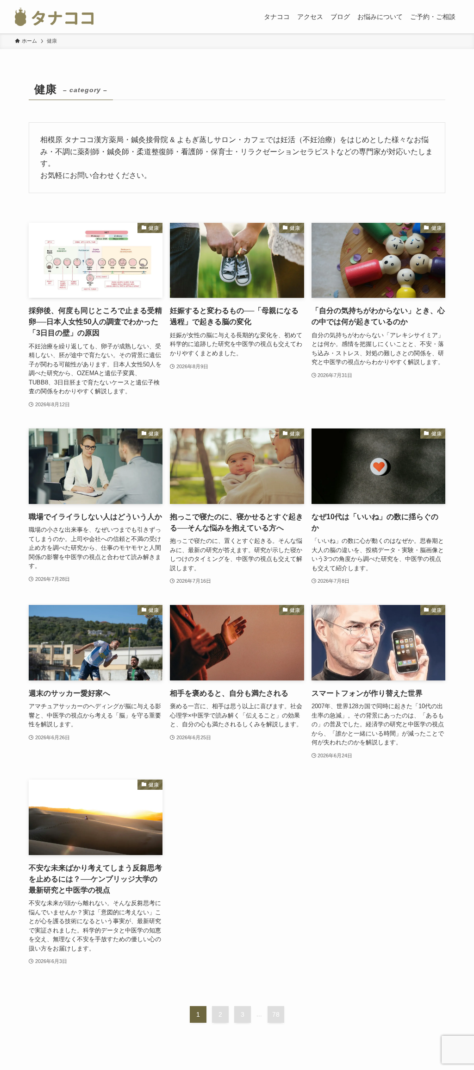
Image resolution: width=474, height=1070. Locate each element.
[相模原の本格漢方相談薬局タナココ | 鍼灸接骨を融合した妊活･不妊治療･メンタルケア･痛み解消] (54, 16)
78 (276, 1014)
